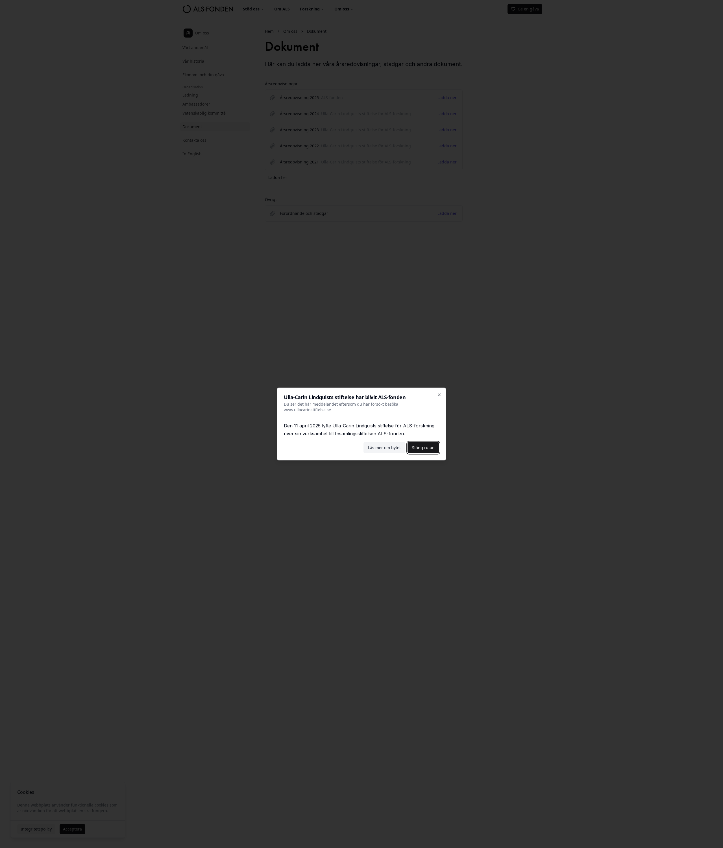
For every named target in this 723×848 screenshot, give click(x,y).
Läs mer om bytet (384, 447)
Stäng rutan (423, 447)
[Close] (439, 394)
